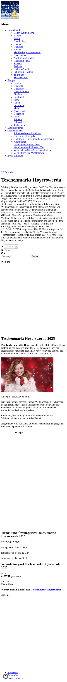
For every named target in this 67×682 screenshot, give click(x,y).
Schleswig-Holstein (23, 72)
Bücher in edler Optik (24, 136)
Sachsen (18, 66)
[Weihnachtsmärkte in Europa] (10, 18)
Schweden (19, 122)
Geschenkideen (15, 130)
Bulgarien (18, 86)
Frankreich (19, 97)
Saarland (18, 63)
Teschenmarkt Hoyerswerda (46, 589)
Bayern (17, 35)
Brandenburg (20, 41)
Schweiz (18, 119)
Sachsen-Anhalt (21, 69)
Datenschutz (13, 675)
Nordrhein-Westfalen (24, 58)
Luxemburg (19, 105)
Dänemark (19, 88)
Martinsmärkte (21, 77)
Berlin (17, 38)
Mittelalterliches (15, 127)
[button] (5, 676)
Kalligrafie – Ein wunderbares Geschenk (34, 139)
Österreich (19, 113)
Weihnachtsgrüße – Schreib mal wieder (33, 150)
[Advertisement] (33, 299)
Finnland (18, 94)
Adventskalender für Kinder (27, 133)
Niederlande (20, 111)
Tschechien (19, 125)
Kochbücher (20, 141)
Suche (35, 256)
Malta (16, 108)
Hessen (17, 49)
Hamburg (18, 46)
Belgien (17, 83)
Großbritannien (21, 91)
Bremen (18, 44)
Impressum (12, 672)
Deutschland (13, 30)
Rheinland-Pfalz (22, 60)
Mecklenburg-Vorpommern (27, 52)
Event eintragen (15, 155)
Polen (16, 116)
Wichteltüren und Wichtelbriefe (29, 153)
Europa (11, 80)
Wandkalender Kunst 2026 (27, 144)
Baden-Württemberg (24, 32)
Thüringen (19, 74)
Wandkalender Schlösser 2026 (28, 147)
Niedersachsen (21, 55)
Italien (17, 102)
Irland (16, 100)
